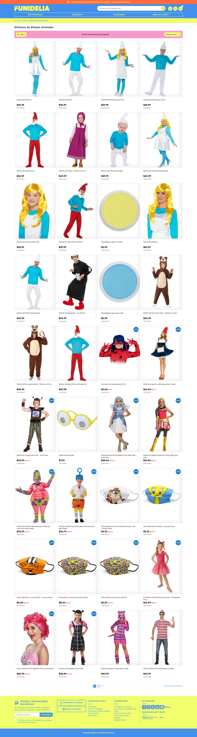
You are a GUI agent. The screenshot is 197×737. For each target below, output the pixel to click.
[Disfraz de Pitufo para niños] (161, 69)
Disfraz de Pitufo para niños (154, 100)
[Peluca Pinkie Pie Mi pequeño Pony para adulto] (35, 637)
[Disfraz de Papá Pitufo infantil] (77, 211)
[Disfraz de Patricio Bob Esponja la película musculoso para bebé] (35, 495)
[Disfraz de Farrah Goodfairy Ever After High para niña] (119, 424)
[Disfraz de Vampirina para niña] (77, 637)
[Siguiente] (102, 686)
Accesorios (118, 14)
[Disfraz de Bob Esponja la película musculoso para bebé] (77, 495)
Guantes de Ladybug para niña (113, 384)
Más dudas (92, 715)
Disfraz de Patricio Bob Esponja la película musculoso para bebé (33, 527)
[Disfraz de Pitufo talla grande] (35, 282)
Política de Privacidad (122, 713)
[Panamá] (144, 707)
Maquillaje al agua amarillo (112, 242)
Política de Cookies (121, 715)
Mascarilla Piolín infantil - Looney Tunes (158, 526)
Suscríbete (46, 715)
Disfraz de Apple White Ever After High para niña (160, 456)
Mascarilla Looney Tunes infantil (114, 597)
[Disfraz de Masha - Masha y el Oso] (77, 140)
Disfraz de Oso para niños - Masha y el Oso (160, 313)
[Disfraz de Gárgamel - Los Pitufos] (77, 282)
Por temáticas (35, 14)
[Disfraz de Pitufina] (35, 69)
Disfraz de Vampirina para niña (71, 668)
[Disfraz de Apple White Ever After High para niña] (161, 424)
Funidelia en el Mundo (122, 707)
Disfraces (76, 14)
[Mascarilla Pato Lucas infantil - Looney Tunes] (35, 566)
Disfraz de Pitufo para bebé (112, 171)
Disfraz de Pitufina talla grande (155, 171)
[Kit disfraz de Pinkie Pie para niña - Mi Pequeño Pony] (161, 566)
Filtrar (22, 34)
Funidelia (17, 20)
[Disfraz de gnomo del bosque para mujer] (161, 353)
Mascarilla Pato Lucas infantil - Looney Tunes (34, 597)
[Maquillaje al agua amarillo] (119, 211)
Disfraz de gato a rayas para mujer (114, 668)
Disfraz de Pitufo (65, 100)
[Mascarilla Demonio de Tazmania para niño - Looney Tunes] (119, 495)
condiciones (48, 720)
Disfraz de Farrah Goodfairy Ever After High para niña (118, 456)
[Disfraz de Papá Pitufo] (35, 140)
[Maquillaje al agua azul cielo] (119, 282)
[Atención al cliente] (175, 8)
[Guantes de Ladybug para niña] (119, 353)
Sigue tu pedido (73, 709)
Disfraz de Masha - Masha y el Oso (72, 171)
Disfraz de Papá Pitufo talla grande (72, 384)
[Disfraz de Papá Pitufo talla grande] (77, 353)
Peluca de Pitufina (150, 242)
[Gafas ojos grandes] (77, 424)
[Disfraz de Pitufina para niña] (119, 69)
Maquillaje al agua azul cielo (112, 313)
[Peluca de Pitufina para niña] (35, 211)
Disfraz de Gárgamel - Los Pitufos (72, 313)
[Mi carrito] (180, 8)
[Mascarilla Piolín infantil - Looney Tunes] (161, 495)
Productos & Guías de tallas (99, 711)
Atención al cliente (73, 702)
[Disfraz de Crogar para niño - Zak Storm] (35, 424)
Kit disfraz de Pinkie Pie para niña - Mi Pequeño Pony (161, 598)
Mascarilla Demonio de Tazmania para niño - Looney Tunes (118, 527)
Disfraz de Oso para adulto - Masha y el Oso (34, 384)
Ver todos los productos (173, 686)
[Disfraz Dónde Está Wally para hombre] (161, 637)
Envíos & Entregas (95, 709)
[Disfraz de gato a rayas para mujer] (119, 637)
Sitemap (117, 718)
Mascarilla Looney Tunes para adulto (73, 597)
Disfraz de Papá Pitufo (25, 171)
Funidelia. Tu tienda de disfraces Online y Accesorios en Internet (32, 8)
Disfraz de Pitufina (24, 100)
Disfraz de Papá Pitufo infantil (70, 242)
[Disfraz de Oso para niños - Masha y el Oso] (161, 282)
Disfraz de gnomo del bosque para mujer (159, 384)
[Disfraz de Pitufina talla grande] (161, 140)
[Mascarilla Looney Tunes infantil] (119, 566)
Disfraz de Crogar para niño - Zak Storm (32, 455)
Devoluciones (93, 713)
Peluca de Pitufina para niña (28, 242)
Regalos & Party (160, 14)
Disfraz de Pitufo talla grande (28, 313)
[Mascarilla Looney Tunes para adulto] (77, 566)
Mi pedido (92, 707)
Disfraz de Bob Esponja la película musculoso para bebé (77, 527)
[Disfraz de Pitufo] (77, 69)
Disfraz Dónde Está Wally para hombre (158, 668)
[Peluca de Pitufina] (161, 211)
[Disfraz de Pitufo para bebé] (119, 140)
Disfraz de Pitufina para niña (112, 100)
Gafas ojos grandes (66, 455)
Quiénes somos (120, 720)
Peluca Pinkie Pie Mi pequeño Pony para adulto (35, 668)
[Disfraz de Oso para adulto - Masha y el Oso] (35, 353)
